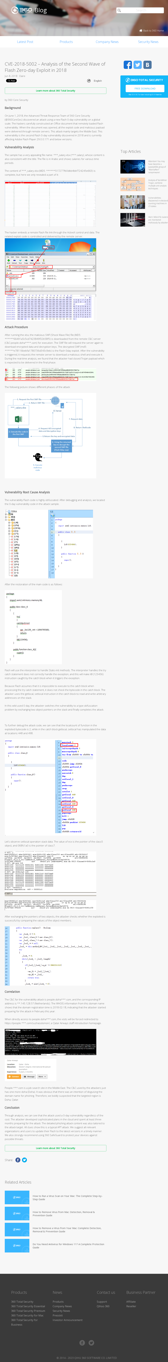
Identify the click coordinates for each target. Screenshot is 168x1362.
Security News (61, 1311)
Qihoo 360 (103, 1306)
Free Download (145, 88)
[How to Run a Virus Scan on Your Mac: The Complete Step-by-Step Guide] (17, 1197)
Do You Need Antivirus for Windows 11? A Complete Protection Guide (68, 1245)
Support (102, 1301)
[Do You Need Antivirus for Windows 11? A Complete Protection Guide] (17, 1245)
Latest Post (25, 42)
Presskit (58, 1315)
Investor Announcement (68, 1320)
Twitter (138, 65)
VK (147, 65)
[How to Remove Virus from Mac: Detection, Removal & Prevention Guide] (17, 1213)
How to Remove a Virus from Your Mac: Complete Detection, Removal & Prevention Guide (67, 1229)
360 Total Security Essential (28, 1306)
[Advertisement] (144, 124)
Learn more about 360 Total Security (55, 90)
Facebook (128, 65)
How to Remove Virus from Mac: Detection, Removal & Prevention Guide (64, 1213)
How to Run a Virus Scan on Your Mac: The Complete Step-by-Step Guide (68, 1197)
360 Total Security (22, 1301)
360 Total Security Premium (28, 1311)
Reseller (131, 1306)
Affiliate (131, 1301)
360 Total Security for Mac (27, 1315)
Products (66, 42)
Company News (107, 42)
